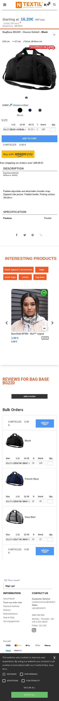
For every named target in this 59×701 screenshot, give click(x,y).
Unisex (25, 277)
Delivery (7, 610)
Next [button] (54, 71)
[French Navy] (30, 110)
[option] (29, 69)
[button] (45, 4)
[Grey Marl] (40, 110)
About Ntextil (9, 599)
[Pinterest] (32, 235)
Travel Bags (10, 277)
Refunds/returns (10, 614)
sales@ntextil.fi (38, 608)
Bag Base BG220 (11, 173)
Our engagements (11, 621)
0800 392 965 (38, 615)
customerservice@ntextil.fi (43, 602)
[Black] (20, 110)
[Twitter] (24, 235)
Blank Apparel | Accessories (18, 269)
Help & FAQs (9, 617)
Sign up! (10, 586)
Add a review (29, 396)
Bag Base (40, 277)
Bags (41, 269)
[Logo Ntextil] (29, 4)
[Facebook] (16, 235)
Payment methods (11, 606)
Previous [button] (6, 71)
